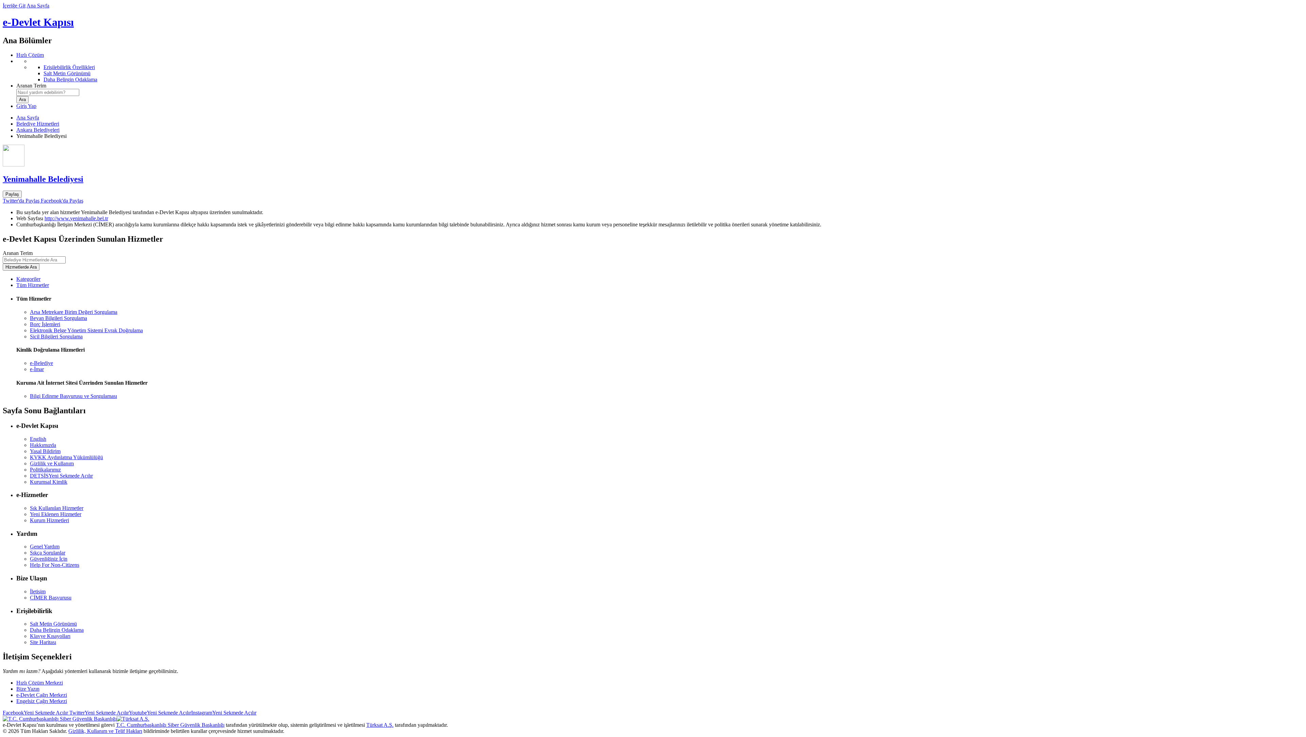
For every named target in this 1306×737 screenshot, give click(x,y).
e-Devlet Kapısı (38, 22)
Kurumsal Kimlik (48, 482)
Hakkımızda (43, 445)
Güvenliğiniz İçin (48, 559)
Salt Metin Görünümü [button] (53, 624)
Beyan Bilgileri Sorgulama (58, 318)
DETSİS (61, 476)
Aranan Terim (31, 86)
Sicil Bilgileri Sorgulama (56, 336)
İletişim (38, 591)
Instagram (223, 713)
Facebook (35, 713)
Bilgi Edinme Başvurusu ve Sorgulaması (73, 396)
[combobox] (47, 92)
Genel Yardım (45, 546)
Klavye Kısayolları (50, 636)
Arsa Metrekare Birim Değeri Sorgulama (73, 312)
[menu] (659, 70)
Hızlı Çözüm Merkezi (39, 683)
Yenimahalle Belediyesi (43, 179)
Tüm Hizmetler (32, 285)
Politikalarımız (45, 469)
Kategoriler (28, 279)
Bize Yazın (27, 689)
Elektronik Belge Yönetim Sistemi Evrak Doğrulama (86, 330)
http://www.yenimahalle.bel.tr (76, 218)
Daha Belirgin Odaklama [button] (57, 630)
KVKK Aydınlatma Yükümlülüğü (66, 457)
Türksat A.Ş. (380, 725)
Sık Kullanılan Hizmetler (56, 508)
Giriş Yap (26, 106)
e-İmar (37, 369)
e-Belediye (41, 363)
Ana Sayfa (38, 6)
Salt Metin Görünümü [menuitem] (67, 73)
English (38, 439)
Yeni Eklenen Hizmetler (55, 514)
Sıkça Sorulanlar (47, 553)
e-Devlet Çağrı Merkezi (41, 695)
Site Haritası (43, 642)
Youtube (160, 713)
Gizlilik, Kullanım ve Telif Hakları (105, 731)
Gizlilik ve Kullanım (52, 463)
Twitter (98, 713)
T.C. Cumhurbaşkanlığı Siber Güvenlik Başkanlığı (170, 725)
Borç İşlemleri (45, 324)
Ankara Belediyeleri (38, 130)
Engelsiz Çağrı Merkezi (41, 701)
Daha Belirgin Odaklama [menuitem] (70, 79)
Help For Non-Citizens (54, 565)
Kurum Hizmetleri (49, 520)
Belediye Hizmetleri (37, 124)
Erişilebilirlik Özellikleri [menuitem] (69, 67)
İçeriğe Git (14, 6)
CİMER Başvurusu (50, 597)
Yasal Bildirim (45, 451)
